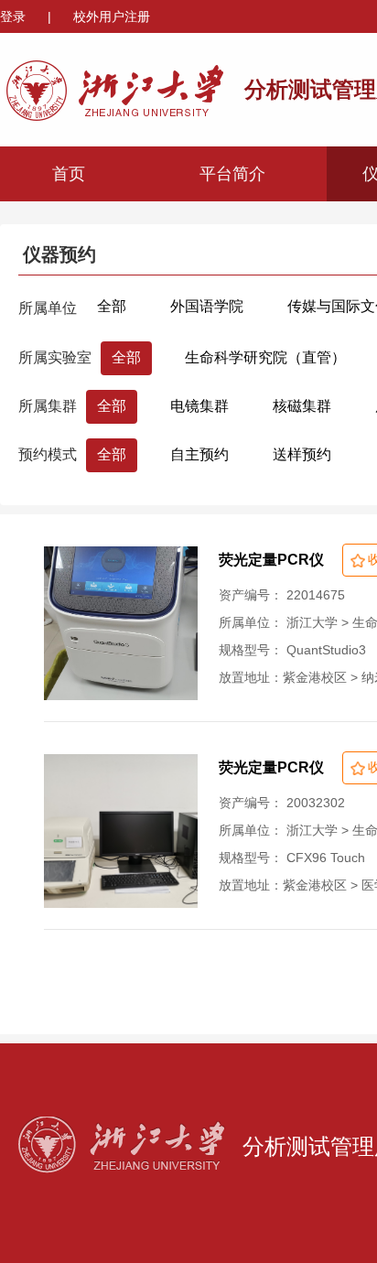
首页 (68, 174)
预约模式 (47, 454)
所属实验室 (55, 357)
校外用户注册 (111, 16)
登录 (14, 16)
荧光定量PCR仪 (271, 559)
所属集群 (47, 406)
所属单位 (47, 308)
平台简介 (232, 174)
